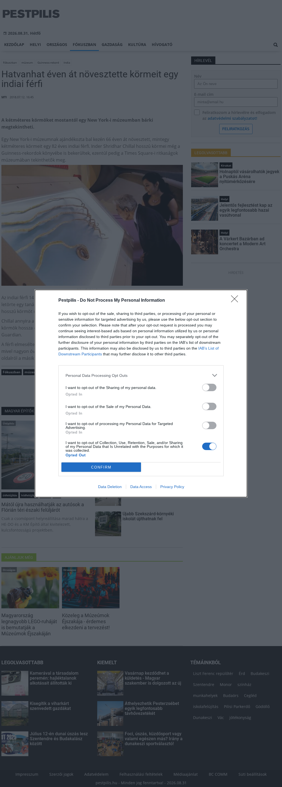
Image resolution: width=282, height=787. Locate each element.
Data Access (141, 486)
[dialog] (141, 393)
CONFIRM (101, 467)
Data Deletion (110, 486)
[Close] (236, 300)
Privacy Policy (172, 486)
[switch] (209, 387)
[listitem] (141, 375)
